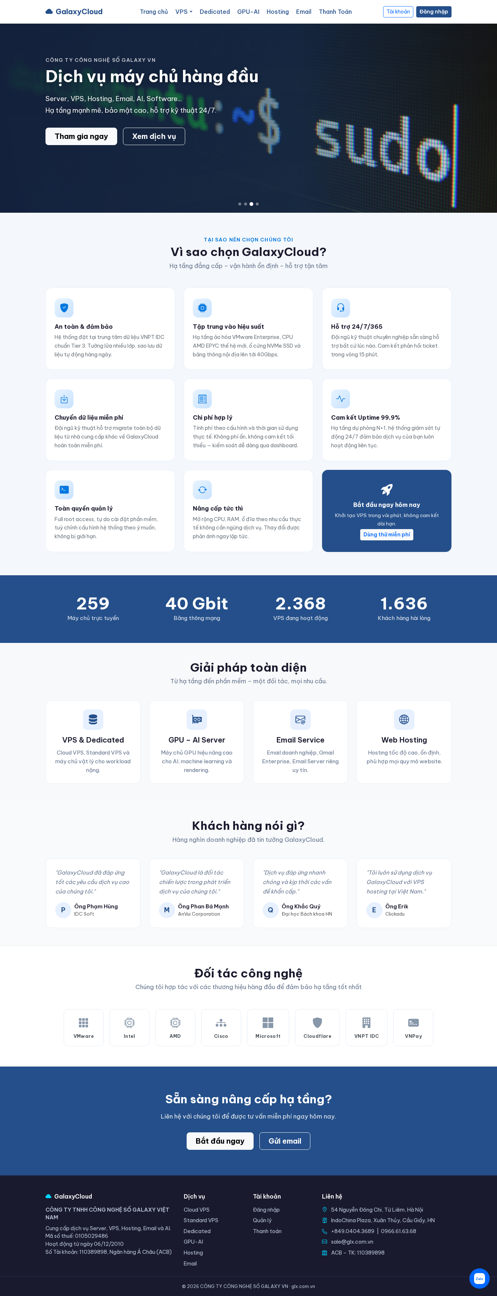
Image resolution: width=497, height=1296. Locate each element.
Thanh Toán (335, 11)
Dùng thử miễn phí (386, 534)
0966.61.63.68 (398, 1231)
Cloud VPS (197, 1210)
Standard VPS (201, 1220)
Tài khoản (398, 11)
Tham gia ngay (81, 136)
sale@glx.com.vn (352, 1242)
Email (303, 11)
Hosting (278, 11)
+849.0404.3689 (352, 1231)
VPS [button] (181, 11)
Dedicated (215, 11)
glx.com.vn (303, 1286)
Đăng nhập (434, 11)
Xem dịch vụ (154, 136)
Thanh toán (267, 1231)
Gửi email (285, 1140)
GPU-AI (248, 11)
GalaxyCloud (79, 11)
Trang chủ (154, 11)
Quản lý (262, 1220)
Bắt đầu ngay (220, 1140)
